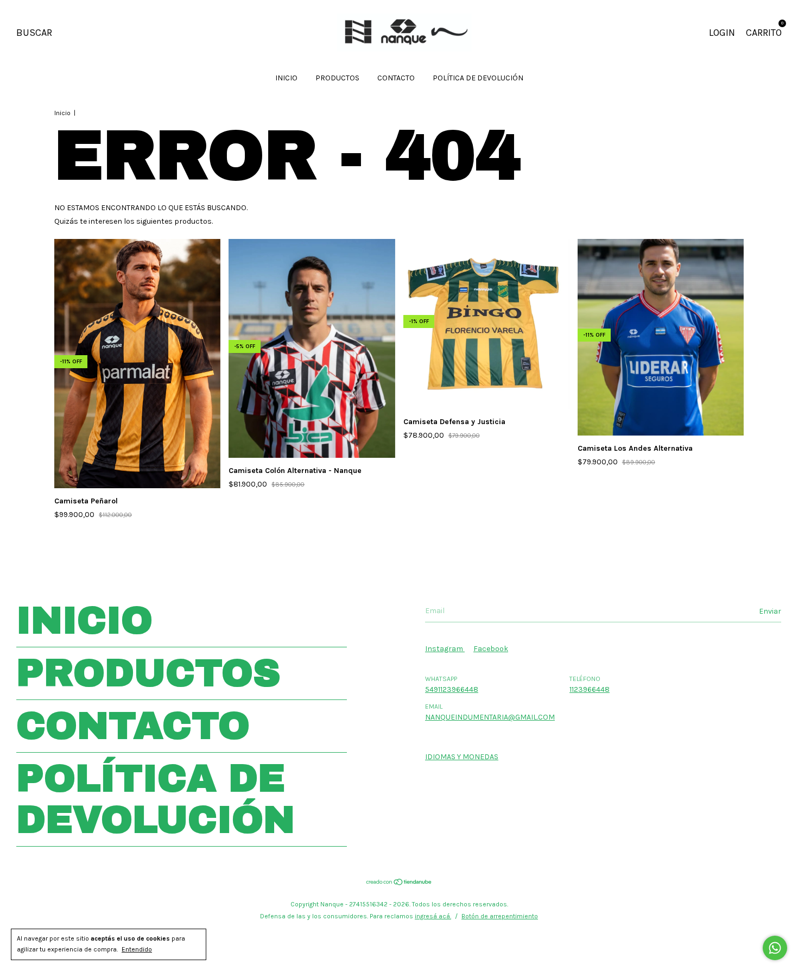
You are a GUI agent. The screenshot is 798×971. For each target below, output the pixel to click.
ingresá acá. (433, 916)
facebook (490, 648)
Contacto (396, 78)
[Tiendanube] (399, 883)
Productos (337, 78)
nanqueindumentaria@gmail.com (490, 717)
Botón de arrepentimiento (499, 916)
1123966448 (589, 689)
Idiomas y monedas (461, 756)
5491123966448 (451, 689)
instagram (445, 648)
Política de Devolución (478, 78)
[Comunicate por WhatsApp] (775, 948)
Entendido (137, 949)
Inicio (286, 78)
